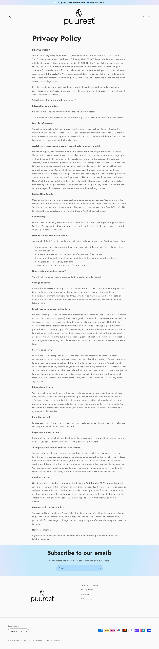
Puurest (16, 640)
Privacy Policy (87, 590)
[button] (11, 17)
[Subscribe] (100, 568)
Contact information (54, 640)
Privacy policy (40, 640)
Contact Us (85, 594)
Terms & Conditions (89, 585)
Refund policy (87, 598)
